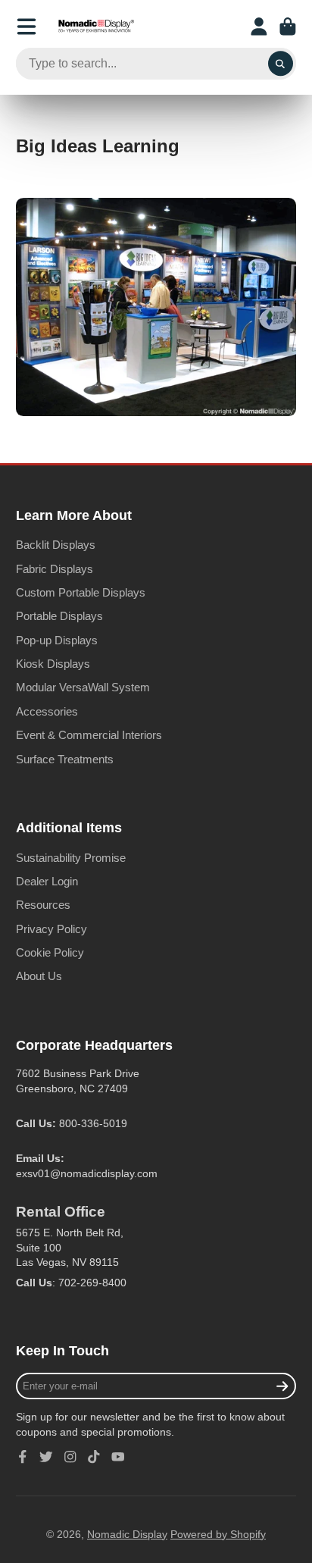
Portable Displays (59, 615)
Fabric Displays (54, 568)
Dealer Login (47, 881)
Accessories (47, 711)
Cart (288, 26)
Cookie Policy (50, 952)
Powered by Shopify (218, 1534)
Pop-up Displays (57, 640)
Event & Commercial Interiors (89, 734)
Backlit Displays (55, 544)
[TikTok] (94, 1457)
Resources (43, 904)
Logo (96, 26)
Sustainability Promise (71, 857)
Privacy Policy (51, 928)
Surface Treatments (65, 759)
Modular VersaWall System (83, 687)
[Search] (281, 64)
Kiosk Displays (53, 663)
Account (259, 26)
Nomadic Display (127, 1534)
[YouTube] (118, 1457)
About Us (39, 975)
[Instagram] (70, 1457)
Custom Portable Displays (80, 592)
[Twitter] (46, 1457)
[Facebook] (23, 1457)
